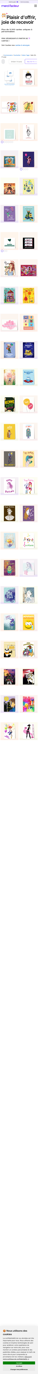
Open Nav (35, 5)
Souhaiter (17, 55)
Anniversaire (8, 55)
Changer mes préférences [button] (19, 1369)
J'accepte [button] (19, 1363)
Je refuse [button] (19, 1366)
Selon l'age (25, 55)
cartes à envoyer (22, 45)
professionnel (24, 2)
